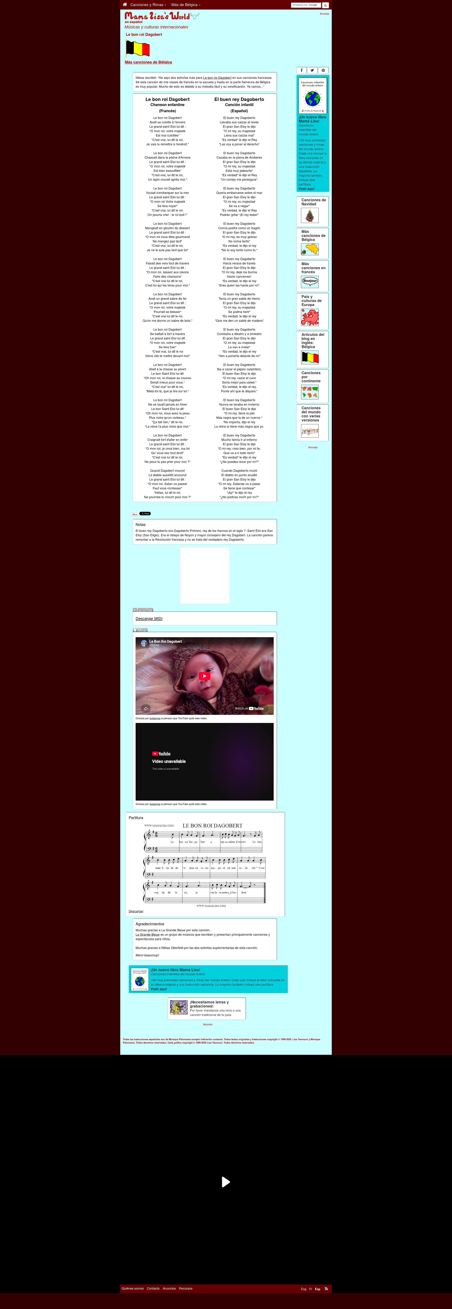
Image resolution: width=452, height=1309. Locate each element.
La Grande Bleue (148, 934)
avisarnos (155, 718)
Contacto (153, 1288)
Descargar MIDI (149, 618)
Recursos (185, 1288)
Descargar (136, 911)
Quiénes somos (133, 1288)
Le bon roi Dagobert (217, 77)
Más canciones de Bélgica (148, 62)
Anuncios (169, 1288)
